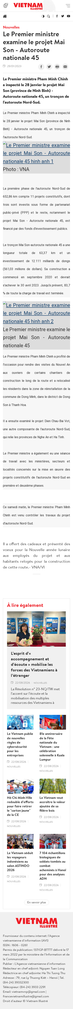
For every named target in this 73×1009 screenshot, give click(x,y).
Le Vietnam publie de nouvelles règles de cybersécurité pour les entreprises (20, 744)
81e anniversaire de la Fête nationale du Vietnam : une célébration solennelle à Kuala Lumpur (52, 747)
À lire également (25, 604)
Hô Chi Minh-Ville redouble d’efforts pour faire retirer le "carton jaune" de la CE (20, 806)
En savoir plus (36, 902)
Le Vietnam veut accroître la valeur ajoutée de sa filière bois (52, 804)
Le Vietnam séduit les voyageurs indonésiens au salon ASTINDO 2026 (20, 861)
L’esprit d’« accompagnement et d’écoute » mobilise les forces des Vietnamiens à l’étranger (34, 664)
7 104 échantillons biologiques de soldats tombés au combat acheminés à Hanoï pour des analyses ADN (53, 866)
